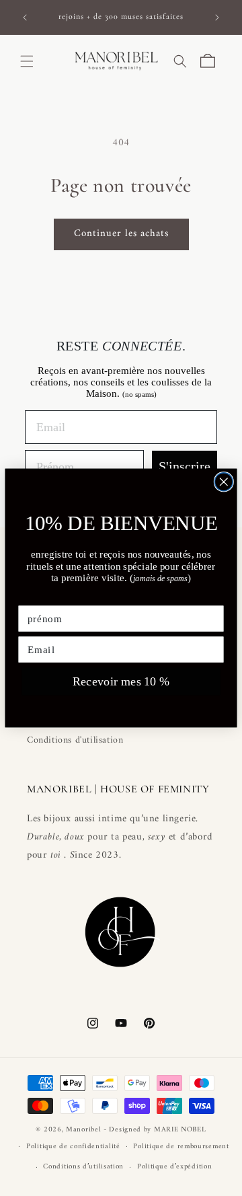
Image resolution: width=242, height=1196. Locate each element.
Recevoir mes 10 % (121, 681)
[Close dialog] (223, 482)
